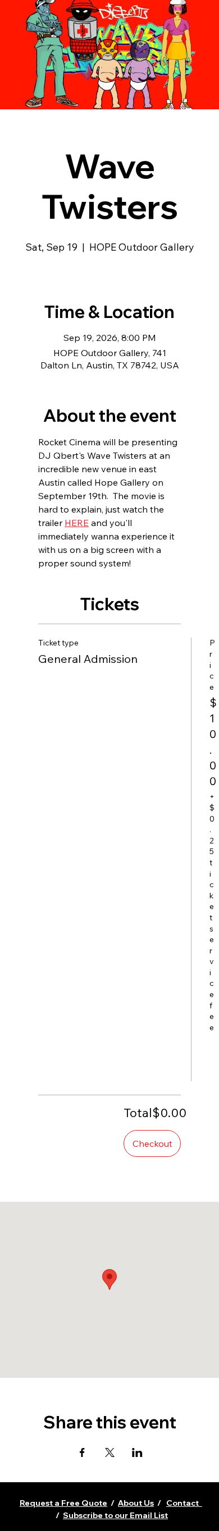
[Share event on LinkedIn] (137, 1452)
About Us (136, 1503)
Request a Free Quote (63, 1503)
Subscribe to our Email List (115, 1515)
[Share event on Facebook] (82, 1452)
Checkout (152, 1143)
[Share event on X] (109, 1452)
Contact (184, 1503)
